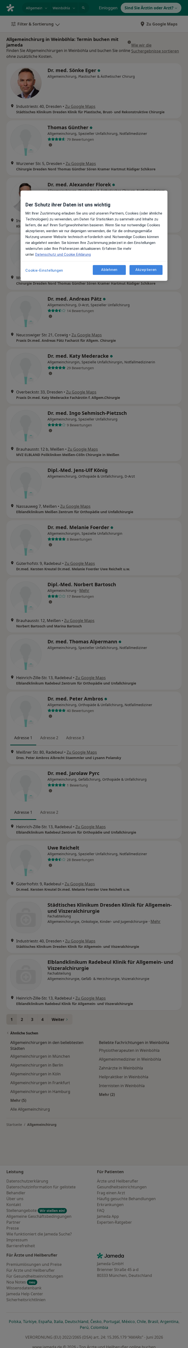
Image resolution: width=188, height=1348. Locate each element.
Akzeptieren (146, 269)
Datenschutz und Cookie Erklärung (63, 254)
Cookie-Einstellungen (44, 270)
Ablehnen (109, 269)
